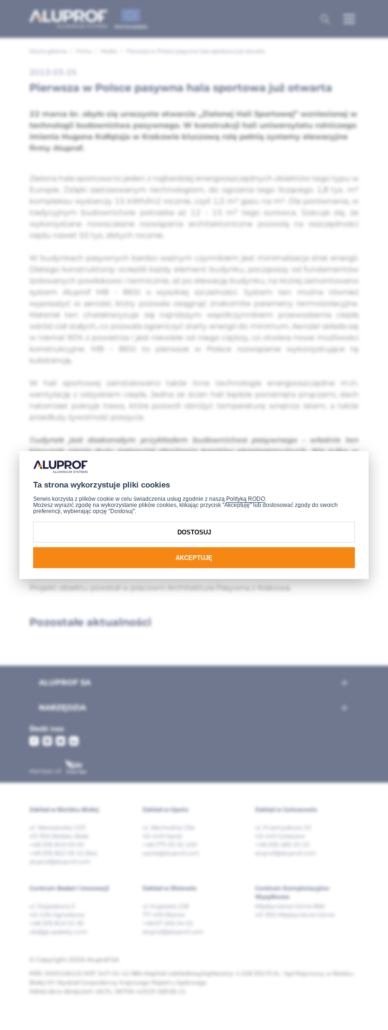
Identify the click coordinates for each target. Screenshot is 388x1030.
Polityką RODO (245, 499)
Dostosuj (194, 532)
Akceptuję (194, 557)
